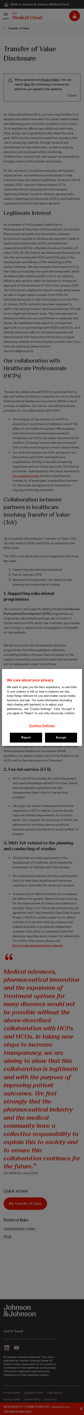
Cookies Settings (42, 725)
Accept (61, 737)
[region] (42, 707)
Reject (26, 737)
